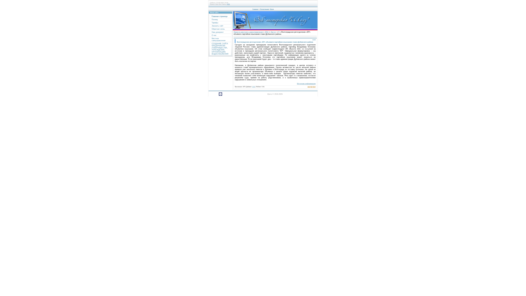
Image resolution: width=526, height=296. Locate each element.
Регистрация (264, 9)
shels (253, 86)
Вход (272, 9)
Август (273, 32)
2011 (267, 32)
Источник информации (306, 84)
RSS (228, 4)
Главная (255, 9)
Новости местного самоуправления (248, 32)
